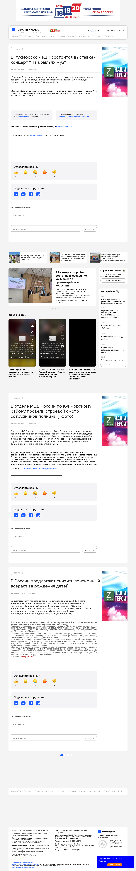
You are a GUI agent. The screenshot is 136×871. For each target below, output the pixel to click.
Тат (98, 30)
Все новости (113, 365)
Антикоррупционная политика (23, 862)
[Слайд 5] (58, 308)
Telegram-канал (37, 135)
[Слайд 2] (49, 308)
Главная (29, 36)
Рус (87, 30)
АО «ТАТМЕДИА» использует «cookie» (25, 864)
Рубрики (109, 36)
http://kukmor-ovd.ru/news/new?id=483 (39, 468)
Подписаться (114, 865)
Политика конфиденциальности (23, 867)
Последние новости (45, 36)
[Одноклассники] (23, 194)
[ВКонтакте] (16, 194)
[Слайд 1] (46, 308)
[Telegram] (31, 194)
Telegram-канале (22, 116)
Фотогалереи (83, 36)
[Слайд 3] (52, 308)
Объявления (109, 791)
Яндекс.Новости (64, 126)
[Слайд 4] (55, 308)
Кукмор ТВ (17, 36)
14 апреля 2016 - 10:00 (17, 423)
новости (17, 49)
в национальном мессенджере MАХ (74, 116)
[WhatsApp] (38, 194)
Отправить (89, 229)
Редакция (97, 36)
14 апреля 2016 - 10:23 (17, 69)
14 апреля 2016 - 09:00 (18, 593)
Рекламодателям (66, 36)
